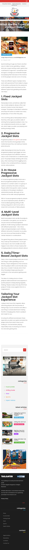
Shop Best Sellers (6, 4)
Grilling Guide (10, 390)
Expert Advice (10, 400)
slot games (16, 140)
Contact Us (6, 543)
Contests (5, 540)
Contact (24, 4)
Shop (4, 513)
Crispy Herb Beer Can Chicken (20, 439)
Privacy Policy (4, 498)
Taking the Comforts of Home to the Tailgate (20, 414)
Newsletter (14, 5)
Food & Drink (10, 387)
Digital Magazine (16, 4)
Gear (7, 393)
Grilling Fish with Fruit (20, 422)
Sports (8, 397)
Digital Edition (6, 535)
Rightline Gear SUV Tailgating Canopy (19, 431)
